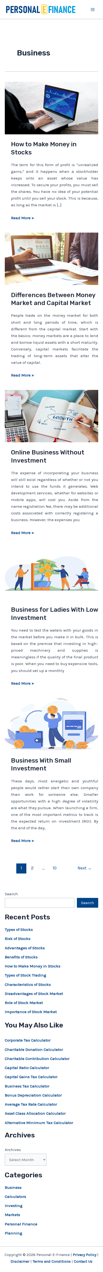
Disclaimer (20, 1261)
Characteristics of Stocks (28, 984)
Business (13, 1187)
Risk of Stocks (17, 938)
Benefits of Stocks (21, 957)
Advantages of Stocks (25, 947)
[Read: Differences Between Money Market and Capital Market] (51, 258)
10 (55, 868)
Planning (13, 1233)
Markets (12, 1214)
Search (11, 893)
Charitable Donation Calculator (34, 1049)
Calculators (15, 1196)
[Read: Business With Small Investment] (51, 723)
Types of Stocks (19, 929)
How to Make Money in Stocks (32, 966)
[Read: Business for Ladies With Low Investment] (51, 573)
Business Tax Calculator (27, 1086)
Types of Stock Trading (25, 975)
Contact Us (83, 1261)
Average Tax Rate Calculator (31, 1104)
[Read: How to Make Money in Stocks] (51, 107)
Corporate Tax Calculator (28, 1040)
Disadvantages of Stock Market (34, 993)
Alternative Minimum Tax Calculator (39, 1122)
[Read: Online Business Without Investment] (51, 415)
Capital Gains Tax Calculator (31, 1076)
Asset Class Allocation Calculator (35, 1113)
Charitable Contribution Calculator (37, 1058)
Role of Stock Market (24, 1002)
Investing (14, 1205)
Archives (13, 1149)
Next (85, 868)
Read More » (22, 218)
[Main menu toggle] (92, 9)
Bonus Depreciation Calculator (33, 1095)
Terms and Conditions (52, 1261)
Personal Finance (21, 1224)
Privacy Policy (84, 1254)
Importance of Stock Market (31, 1011)
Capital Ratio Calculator (27, 1067)
